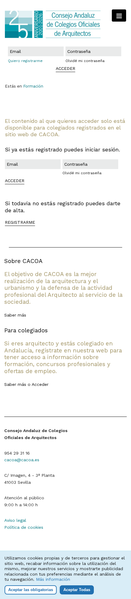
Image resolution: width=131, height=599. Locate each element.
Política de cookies (23, 527)
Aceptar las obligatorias (30, 589)
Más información (53, 579)
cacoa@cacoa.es (21, 459)
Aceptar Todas (76, 589)
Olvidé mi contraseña (85, 61)
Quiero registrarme (25, 61)
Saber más (15, 315)
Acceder (40, 384)
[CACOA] (65, 24)
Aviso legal (15, 520)
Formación (33, 86)
